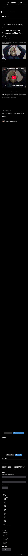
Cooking (4, 532)
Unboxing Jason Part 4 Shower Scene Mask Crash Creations (13, 33)
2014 (5, 514)
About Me (5, 495)
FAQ (4, 524)
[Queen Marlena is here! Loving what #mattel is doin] (14, 380)
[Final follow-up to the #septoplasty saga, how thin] (14, 190)
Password (4, 479)
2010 (5, 520)
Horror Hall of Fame (7, 525)
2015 (5, 513)
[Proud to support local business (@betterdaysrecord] (14, 366)
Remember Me (6, 484)
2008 (5, 523)
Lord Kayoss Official (14, 3)
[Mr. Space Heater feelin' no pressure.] (14, 424)
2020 (5, 506)
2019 (5, 507)
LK (10, 38)
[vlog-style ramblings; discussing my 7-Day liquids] (14, 146)
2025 (5, 499)
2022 (5, 503)
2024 (5, 501)
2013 (5, 516)
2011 (5, 518)
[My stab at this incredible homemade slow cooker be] (14, 337)
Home (4, 494)
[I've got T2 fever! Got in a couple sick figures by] (14, 395)
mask (6, 113)
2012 (5, 517)
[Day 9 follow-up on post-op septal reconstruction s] (14, 264)
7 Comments (15, 38)
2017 (5, 510)
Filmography (5, 497)
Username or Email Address (8, 474)
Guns (4, 535)
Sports (4, 540)
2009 (5, 521)
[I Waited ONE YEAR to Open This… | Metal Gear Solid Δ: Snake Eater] (14, 446)
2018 (5, 509)
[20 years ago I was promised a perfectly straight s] (14, 308)
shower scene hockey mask (13, 113)
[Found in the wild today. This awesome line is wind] (14, 234)
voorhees (22, 113)
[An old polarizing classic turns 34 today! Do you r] (14, 351)
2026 (5, 498)
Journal (4, 538)
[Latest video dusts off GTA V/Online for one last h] (14, 322)
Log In (5, 487)
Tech (4, 542)
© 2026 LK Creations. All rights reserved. (19, 554)
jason (3, 113)
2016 (5, 512)
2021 (5, 505)
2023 (5, 502)
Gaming (4, 533)
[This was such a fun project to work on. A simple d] (14, 220)
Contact (4, 527)
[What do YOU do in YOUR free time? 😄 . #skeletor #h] (14, 409)
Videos (4, 543)
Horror (4, 536)
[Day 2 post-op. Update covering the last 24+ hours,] (14, 293)
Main (4, 539)
